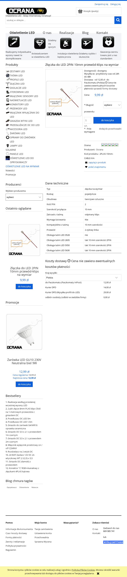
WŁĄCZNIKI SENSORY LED (24, 96)
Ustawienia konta (43, 533)
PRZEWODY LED (18, 108)
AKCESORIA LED (18, 129)
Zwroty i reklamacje (15, 541)
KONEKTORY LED (19, 104)
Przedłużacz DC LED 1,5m (20, 421)
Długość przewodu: (89, 108)
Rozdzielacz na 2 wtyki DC (20, 451)
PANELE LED (16, 153)
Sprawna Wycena (43, 541)
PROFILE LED (17, 79)
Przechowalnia (42, 537)
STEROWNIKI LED (19, 92)
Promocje (11, 174)
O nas (95, 529)
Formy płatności (13, 537)
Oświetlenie (24, 487)
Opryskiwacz (12, 487)
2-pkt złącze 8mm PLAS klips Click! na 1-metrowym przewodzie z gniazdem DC (23, 412)
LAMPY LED (16, 145)
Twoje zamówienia (44, 529)
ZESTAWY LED (17, 71)
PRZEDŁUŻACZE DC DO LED (25, 125)
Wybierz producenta (16, 191)
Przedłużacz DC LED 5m (19, 418)
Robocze (35, 487)
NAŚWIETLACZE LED (21, 100)
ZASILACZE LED (18, 87)
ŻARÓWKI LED (17, 133)
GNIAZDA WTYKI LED (21, 120)
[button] (95, 162)
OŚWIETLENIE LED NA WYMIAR (22, 166)
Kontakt (96, 533)
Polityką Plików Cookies (83, 569)
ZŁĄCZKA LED (17, 83)
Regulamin (11, 549)
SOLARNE (11, 149)
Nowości (10, 170)
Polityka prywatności (16, 545)
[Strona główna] (26, 10)
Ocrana (99, 149)
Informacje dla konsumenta (19, 529)
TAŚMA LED (16, 75)
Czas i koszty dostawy (16, 533)
